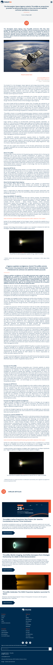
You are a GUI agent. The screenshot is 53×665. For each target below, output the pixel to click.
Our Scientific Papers (5, 635)
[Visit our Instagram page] (30, 643)
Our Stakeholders (29, 634)
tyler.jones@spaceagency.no (43, 79)
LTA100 (2, 621)
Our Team (28, 632)
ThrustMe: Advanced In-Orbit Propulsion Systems (7, 2)
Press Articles (28, 621)
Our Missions (4, 630)
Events (27, 622)
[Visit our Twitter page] (26, 643)
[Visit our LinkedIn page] (23, 643)
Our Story (28, 630)
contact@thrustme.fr (5, 656)
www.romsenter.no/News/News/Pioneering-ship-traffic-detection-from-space (24, 218)
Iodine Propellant (4, 632)
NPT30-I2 (3, 616)
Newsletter (28, 626)
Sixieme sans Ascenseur (10, 661)
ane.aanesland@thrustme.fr (43, 77)
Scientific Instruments (5, 622)
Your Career (28, 635)
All (26, 616)
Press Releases (29, 619)
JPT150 (2, 617)
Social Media (28, 624)
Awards (27, 617)
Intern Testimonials (29, 637)
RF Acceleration (4, 634)
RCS (2, 619)
